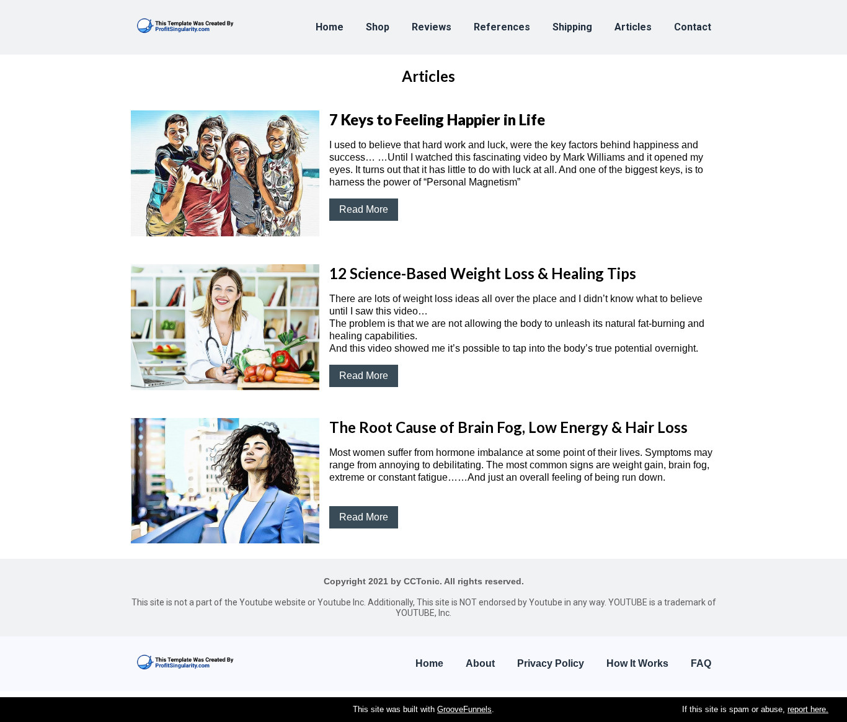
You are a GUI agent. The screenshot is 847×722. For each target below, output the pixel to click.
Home (330, 27)
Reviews (431, 27)
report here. (807, 709)
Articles (633, 27)
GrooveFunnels (464, 709)
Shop (377, 27)
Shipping (572, 27)
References (502, 27)
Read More (363, 209)
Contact (692, 27)
